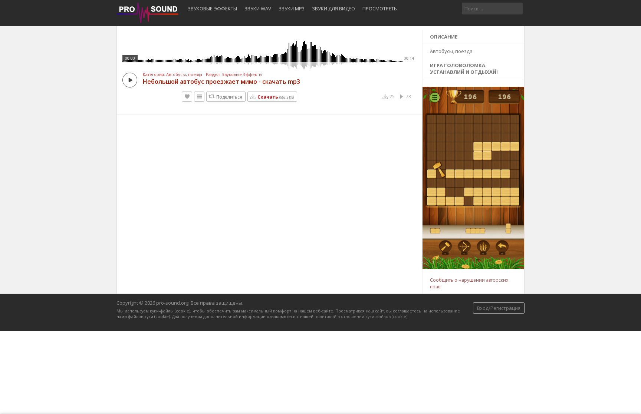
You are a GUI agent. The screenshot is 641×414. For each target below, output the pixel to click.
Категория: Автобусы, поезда (172, 74)
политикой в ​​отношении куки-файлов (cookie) (361, 316)
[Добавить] (199, 97)
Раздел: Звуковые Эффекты (234, 74)
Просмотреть (379, 8)
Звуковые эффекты (212, 8)
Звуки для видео (333, 8)
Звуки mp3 (292, 8)
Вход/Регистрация (498, 308)
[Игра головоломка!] (474, 267)
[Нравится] (187, 97)
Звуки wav (257, 8)
